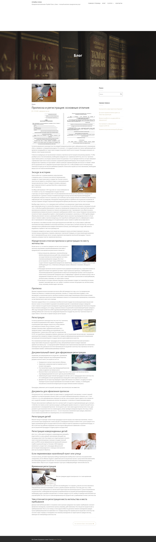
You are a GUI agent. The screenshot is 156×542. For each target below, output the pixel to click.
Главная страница (94, 3)
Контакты (119, 3)
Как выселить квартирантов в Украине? (110, 109)
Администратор (45, 111)
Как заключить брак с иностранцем (84, 523)
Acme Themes (57, 539)
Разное (33, 104)
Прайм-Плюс (37, 2)
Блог (104, 3)
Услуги (109, 3)
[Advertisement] (78, 18)
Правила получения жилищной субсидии (110, 129)
